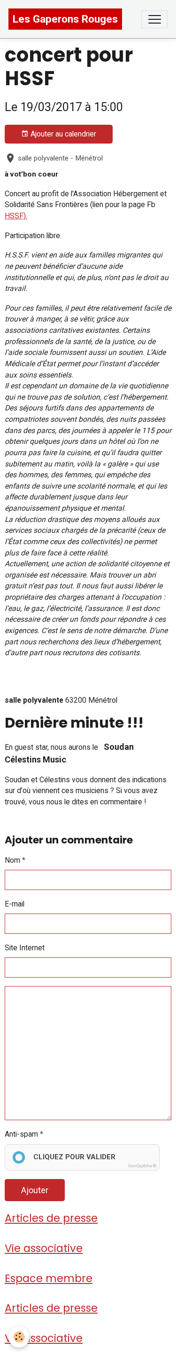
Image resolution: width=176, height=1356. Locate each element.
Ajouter (34, 1190)
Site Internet (25, 947)
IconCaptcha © (142, 1165)
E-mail (14, 903)
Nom (12, 860)
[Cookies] (19, 1337)
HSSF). (16, 215)
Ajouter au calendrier (62, 133)
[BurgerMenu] (154, 19)
